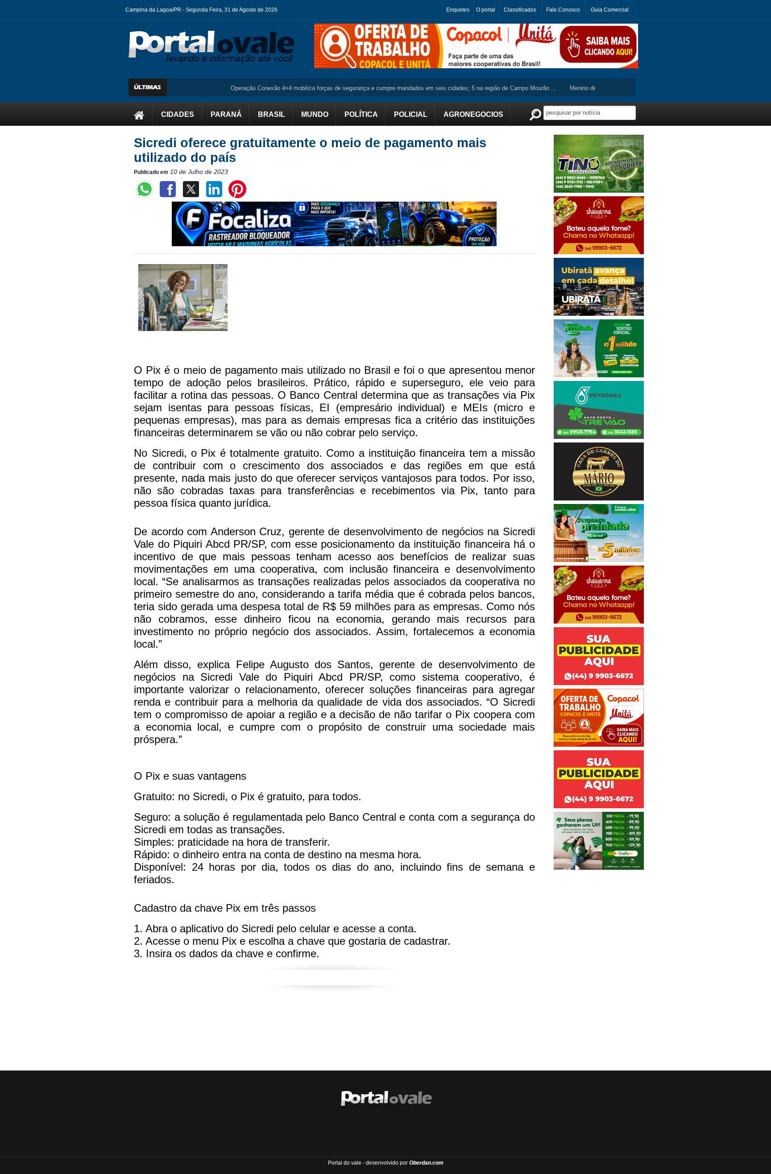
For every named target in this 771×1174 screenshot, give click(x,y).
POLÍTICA (361, 114)
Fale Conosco (563, 10)
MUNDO (314, 114)
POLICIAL (410, 114)
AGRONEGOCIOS (473, 114)
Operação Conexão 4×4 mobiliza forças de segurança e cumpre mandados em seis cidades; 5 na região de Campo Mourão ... (357, 88)
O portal (485, 10)
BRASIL (271, 114)
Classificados (520, 10)
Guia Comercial (610, 10)
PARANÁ (226, 114)
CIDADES (177, 114)
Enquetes (457, 10)
